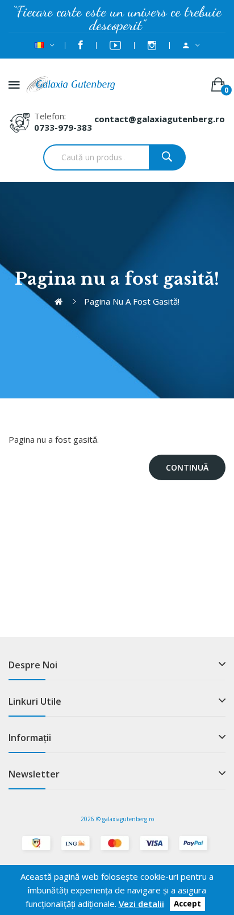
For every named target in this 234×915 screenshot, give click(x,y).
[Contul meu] (191, 45)
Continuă (187, 467)
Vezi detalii (141, 903)
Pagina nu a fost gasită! (131, 301)
